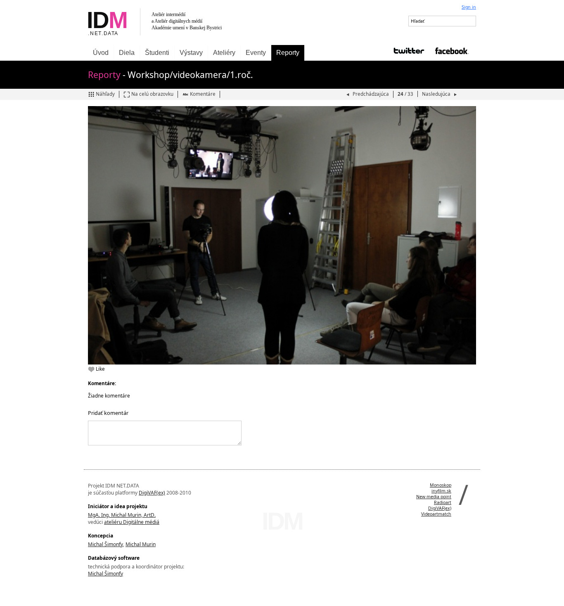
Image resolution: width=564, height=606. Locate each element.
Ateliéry (224, 52)
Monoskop (440, 485)
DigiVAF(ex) (152, 492)
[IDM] (183, 22)
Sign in (469, 7)
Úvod (101, 52)
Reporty (287, 52)
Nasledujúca (437, 94)
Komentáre (203, 94)
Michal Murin (141, 544)
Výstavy (191, 52)
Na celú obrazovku (152, 94)
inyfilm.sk (441, 491)
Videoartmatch (436, 514)
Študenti (157, 52)
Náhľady (105, 94)
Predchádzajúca (371, 94)
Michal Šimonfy (105, 544)
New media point (433, 496)
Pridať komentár (108, 413)
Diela (127, 52)
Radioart (442, 502)
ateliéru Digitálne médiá (131, 522)
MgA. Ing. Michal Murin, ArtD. (122, 514)
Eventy (256, 52)
